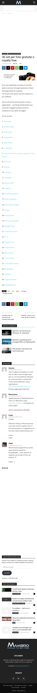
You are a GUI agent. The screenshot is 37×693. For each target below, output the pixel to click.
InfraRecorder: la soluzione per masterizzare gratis (8, 317)
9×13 (6, 237)
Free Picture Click (11, 231)
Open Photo (8, 143)
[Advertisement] (18, 8)
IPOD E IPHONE (16, 593)
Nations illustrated (12, 221)
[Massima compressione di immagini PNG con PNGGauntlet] (6, 341)
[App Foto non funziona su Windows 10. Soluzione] (6, 332)
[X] (8, 68)
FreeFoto (8, 188)
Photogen (8, 178)
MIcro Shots (9, 253)
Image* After (9, 247)
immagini (23, 291)
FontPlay (8, 274)
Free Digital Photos (12, 263)
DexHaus (8, 172)
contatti (30, 685)
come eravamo (15, 687)
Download (10, 13)
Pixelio (7, 210)
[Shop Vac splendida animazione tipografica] (6, 619)
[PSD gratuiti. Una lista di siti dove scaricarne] (6, 350)
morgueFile (8, 148)
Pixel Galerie (9, 215)
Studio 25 (7, 162)
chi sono (23, 687)
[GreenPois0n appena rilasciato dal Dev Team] (6, 590)
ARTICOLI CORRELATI (9, 326)
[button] (3, 2)
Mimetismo (13, 394)
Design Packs (9, 242)
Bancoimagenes (11, 199)
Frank (11, 415)
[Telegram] (26, 68)
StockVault (8, 132)
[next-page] (6, 358)
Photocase (7, 121)
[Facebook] (4, 68)
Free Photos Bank (11, 194)
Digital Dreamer (11, 279)
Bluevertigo (9, 269)
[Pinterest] (12, 68)
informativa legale (8, 685)
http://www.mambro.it (16, 403)
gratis (17, 291)
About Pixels (9, 183)
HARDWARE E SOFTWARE (5, 334)
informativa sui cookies (20, 685)
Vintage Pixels (10, 226)
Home (3, 13)
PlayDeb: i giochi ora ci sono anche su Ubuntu (28, 316)
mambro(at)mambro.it (22, 666)
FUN (14, 622)
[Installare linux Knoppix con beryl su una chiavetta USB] (6, 630)
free (13, 291)
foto (9, 291)
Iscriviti (6, 573)
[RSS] (18, 678)
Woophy (7, 167)
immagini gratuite (7, 293)
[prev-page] (3, 358)
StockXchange (9, 127)
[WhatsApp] (17, 68)
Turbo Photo (9, 258)
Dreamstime (8, 137)
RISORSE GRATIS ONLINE (14, 53)
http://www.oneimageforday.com (19, 386)
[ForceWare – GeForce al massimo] (6, 610)
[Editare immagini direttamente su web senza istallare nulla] (6, 599)
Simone (11, 368)
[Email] (21, 68)
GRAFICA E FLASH (4, 352)
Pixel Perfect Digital (12, 205)
